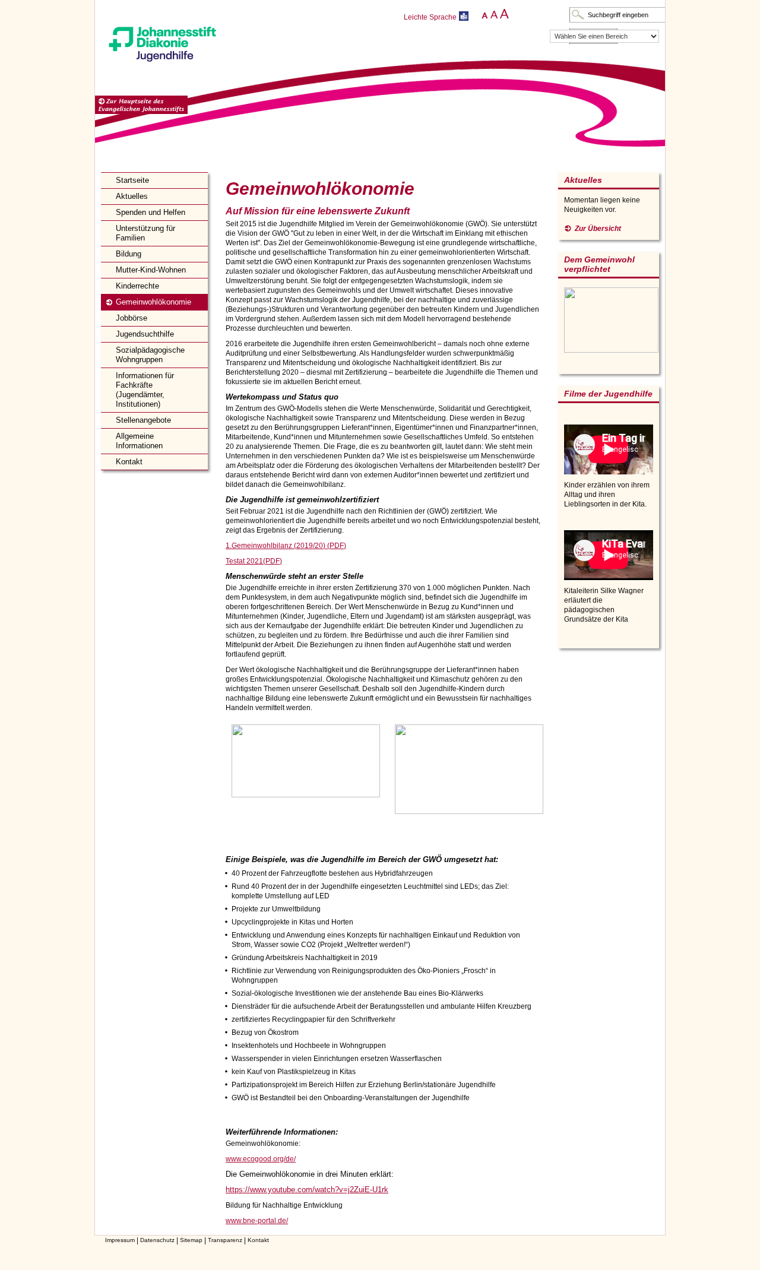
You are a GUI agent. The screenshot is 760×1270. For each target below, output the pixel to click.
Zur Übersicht (598, 228)
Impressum (120, 1240)
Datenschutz (157, 1240)
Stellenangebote (143, 420)
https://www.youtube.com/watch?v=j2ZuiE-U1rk (307, 1189)
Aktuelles (132, 196)
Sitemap (191, 1240)
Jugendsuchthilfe (145, 334)
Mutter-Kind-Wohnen (151, 269)
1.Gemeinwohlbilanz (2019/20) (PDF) (286, 545)
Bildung (128, 253)
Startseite (132, 180)
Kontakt (129, 461)
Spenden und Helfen (150, 212)
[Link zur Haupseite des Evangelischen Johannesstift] (141, 105)
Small (482, 14)
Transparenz (225, 1240)
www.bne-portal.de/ (257, 1221)
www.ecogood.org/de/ (261, 1159)
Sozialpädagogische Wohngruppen (150, 355)
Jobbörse (131, 317)
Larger (504, 14)
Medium (493, 14)
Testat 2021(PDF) (254, 561)
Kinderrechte (137, 285)
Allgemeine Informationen (139, 441)
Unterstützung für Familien (145, 233)
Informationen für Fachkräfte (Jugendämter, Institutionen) (145, 389)
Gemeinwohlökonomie (153, 301)
